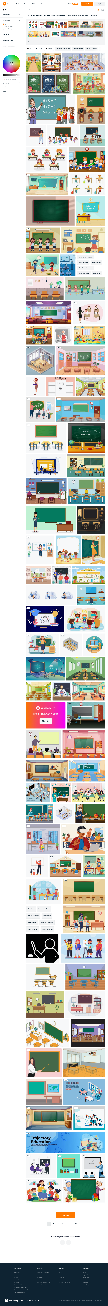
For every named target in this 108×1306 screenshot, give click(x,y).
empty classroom (32, 929)
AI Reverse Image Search (21, 1287)
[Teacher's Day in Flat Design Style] (61, 792)
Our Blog (61, 1280)
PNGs (40, 48)
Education (17, 1282)
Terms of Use (81, 1300)
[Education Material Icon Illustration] (94, 645)
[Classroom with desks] (46, 438)
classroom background (63, 48)
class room (30, 909)
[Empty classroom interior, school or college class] (47, 184)
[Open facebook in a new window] (22, 1300)
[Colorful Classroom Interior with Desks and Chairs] (65, 866)
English (85, 1272)
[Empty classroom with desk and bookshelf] (85, 977)
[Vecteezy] (4, 3)
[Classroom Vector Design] (43, 891)
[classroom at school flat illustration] (84, 1062)
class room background (86, 268)
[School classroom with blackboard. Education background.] (85, 1004)
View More (90, 34)
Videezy (16, 1277)
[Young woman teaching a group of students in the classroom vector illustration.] (67, 265)
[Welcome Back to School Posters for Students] (48, 83)
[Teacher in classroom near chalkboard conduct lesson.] (37, 866)
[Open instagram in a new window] (24, 1300)
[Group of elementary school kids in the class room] (87, 159)
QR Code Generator (19, 1292)
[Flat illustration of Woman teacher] (51, 520)
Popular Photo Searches (43, 1282)
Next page (65, 1215)
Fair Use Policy (98, 1300)
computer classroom (47, 922)
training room (96, 262)
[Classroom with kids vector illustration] (86, 491)
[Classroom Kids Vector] (91, 109)
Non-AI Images (9, 29)
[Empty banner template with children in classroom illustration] (68, 550)
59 (76, 1224)
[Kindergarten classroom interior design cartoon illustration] (89, 335)
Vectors (10, 4)
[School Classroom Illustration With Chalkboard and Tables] (84, 891)
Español (85, 1275)
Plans (70, 4)
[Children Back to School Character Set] (83, 948)
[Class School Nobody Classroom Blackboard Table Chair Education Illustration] (46, 491)
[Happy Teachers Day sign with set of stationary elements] (86, 438)
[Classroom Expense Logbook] (60, 386)
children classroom (33, 916)
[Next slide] (102, 49)
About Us (61, 1277)
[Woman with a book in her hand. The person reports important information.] (35, 386)
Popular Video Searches (43, 1285)
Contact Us (62, 1275)
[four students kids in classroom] (43, 240)
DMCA (38, 1275)
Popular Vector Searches (44, 1280)
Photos (18, 4)
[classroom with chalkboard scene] (80, 360)
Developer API (18, 1285)
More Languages (88, 1285)
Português (86, 1277)
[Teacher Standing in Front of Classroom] (90, 813)
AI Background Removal (21, 1290)
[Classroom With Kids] (39, 813)
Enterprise (17, 1280)
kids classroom (32, 922)
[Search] (98, 10)
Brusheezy (17, 1272)
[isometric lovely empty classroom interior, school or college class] (40, 360)
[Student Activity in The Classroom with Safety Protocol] (85, 619)
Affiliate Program (41, 1277)
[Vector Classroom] (91, 595)
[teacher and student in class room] (41, 1166)
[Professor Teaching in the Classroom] (63, 335)
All (5, 24)
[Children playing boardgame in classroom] (39, 335)
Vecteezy (16, 1275)
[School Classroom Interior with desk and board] (47, 770)
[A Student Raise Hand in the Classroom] (51, 62)
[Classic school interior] (88, 691)
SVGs (31, 48)
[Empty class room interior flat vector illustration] (80, 409)
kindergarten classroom (86, 257)
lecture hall (96, 273)
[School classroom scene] (87, 770)
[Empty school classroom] (38, 691)
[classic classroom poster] (44, 1092)
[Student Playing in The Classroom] (42, 265)
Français (85, 1282)
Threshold (6, 83)
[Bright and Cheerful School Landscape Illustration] (33, 62)
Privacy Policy (89, 1300)
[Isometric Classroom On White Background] (71, 645)
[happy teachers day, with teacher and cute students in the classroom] (40, 409)
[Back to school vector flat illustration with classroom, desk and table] (90, 211)
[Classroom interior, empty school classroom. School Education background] (45, 288)
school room (47, 916)
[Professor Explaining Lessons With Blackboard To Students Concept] (61, 575)
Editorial (34, 4)
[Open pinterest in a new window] (30, 1300)
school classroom (91, 48)
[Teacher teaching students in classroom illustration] (50, 109)
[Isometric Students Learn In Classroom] (64, 813)
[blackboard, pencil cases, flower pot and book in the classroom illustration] (68, 1166)
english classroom (47, 929)
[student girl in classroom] (43, 839)
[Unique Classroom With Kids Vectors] (85, 288)
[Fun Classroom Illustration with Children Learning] (46, 159)
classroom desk (83, 262)
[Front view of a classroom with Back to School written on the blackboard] (45, 1004)
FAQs (60, 1272)
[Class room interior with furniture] (86, 465)
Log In (99, 4)
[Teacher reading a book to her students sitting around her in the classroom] (44, 1191)
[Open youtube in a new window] (38, 1300)
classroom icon (78, 48)
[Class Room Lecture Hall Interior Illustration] (88, 1033)
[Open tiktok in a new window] (32, 1300)
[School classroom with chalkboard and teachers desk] (86, 715)
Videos (26, 4)
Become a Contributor (65, 1282)
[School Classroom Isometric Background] (38, 792)
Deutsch (85, 1280)
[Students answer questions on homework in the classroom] (88, 792)
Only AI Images (9, 26)
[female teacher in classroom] (93, 550)
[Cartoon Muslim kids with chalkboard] (84, 1191)
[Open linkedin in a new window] (27, 1300)
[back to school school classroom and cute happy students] (63, 135)
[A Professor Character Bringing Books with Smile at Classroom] (62, 691)
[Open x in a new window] (35, 1300)
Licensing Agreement (43, 1272)
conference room (84, 273)
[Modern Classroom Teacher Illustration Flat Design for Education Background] (40, 550)
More (42, 4)
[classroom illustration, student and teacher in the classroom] (93, 1166)
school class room (44, 909)
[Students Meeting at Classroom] (94, 866)
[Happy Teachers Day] (84, 919)
